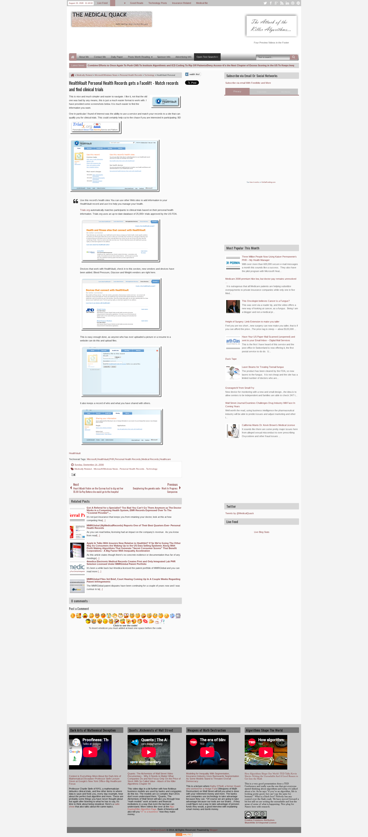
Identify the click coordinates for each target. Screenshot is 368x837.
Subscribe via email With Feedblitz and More (248, 83)
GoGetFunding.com (269, 182)
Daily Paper (117, 57)
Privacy (237, 91)
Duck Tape (231, 359)
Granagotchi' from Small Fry (239, 388)
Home (72, 57)
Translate (261, 92)
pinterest (298, 3)
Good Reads (136, 3)
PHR (111, 459)
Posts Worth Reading (139, 57)
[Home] (72, 75)
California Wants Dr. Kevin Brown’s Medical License (268, 425)
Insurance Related (181, 3)
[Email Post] (72, 475)
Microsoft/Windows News (106, 469)
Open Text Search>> (207, 57)
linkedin (287, 3)
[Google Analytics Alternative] (184, 835)
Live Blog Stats (261, 532)
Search (294, 57)
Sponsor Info (163, 57)
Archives (285, 92)
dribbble (293, 3)
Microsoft (91, 459)
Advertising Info (183, 57)
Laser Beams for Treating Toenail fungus (263, 367)
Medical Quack (158, 830)
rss (282, 3)
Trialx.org (85, 210)
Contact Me (100, 57)
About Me (84, 57)
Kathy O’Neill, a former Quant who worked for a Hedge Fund (213, 787)
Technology (151, 469)
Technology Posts (157, 3)
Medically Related (83, 469)
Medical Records (150, 459)
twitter (265, 3)
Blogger (214, 830)
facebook (270, 3)
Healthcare (165, 459)
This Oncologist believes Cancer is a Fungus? (266, 301)
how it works (254, 182)
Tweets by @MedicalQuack (239, 513)
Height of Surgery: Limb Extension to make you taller (252, 321)
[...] (103, 520)
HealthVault (74, 453)
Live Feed (102, 3)
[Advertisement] (146, 40)
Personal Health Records (128, 459)
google (276, 3)
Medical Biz (202, 3)
